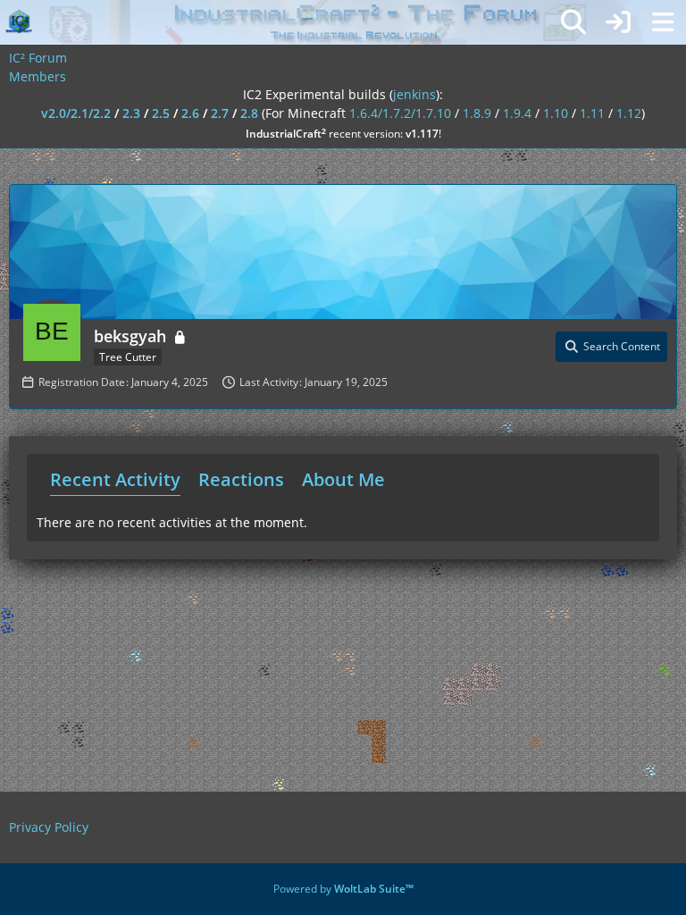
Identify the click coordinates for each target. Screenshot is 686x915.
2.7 (220, 113)
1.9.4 (517, 113)
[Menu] (663, 22)
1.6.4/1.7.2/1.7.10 (400, 113)
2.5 (161, 113)
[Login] (618, 22)
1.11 (592, 113)
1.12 (628, 113)
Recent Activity (115, 479)
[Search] (573, 22)
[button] (611, 347)
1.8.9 (477, 113)
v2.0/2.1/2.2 (76, 113)
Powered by (343, 888)
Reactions (241, 479)
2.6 (190, 113)
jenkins (414, 94)
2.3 (131, 113)
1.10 (555, 113)
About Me (343, 479)
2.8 (249, 113)
